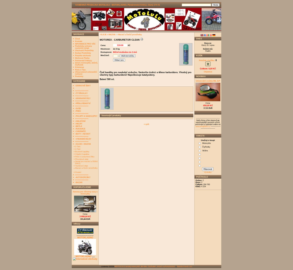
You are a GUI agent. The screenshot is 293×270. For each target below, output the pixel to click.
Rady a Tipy (80, 70)
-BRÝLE (78, 126)
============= (81, 91)
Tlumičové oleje (81, 166)
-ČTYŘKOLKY (81, 93)
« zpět (146, 124)
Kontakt (78, 41)
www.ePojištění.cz (203, 126)
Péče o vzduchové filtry (85, 157)
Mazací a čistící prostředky (86, 168)
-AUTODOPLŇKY (82, 177)
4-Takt (78, 149)
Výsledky (208, 172)
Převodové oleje (82, 159)
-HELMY (78, 124)
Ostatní (78, 172)
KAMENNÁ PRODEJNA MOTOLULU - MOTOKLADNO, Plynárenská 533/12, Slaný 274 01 (117, 5)
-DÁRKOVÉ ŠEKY (83, 86)
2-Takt (78, 146)
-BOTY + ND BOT (82, 134)
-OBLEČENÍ (80, 121)
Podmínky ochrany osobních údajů (83, 47)
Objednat (208, 72)
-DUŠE (78, 108)
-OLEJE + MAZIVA (83, 144)
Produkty (79, 76)
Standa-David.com (184, 266)
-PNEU (78, 111)
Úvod (77, 39)
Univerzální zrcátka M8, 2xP (208, 81)
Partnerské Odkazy (83, 61)
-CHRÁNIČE (80, 131)
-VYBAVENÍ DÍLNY (83, 139)
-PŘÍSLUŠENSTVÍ (82, 103)
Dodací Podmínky (83, 53)
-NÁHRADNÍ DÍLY (82, 98)
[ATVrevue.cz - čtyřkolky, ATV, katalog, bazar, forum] (85, 233)
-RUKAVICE (80, 129)
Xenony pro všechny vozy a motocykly (85, 193)
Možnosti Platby (82, 58)
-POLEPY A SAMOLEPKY (86, 116)
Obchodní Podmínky (84, 50)
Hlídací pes (119, 60)
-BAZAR (78, 182)
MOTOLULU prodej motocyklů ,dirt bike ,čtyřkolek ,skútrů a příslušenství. (145, 266)
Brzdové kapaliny (82, 152)
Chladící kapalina (82, 154)
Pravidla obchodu (83, 55)
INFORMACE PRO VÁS (85, 44)
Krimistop (79, 67)
